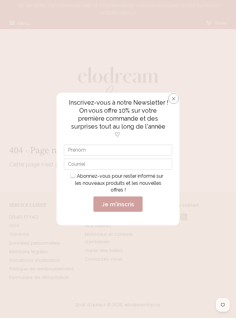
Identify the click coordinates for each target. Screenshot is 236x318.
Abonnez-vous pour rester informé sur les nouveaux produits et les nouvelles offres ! (119, 183)
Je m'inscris (118, 204)
